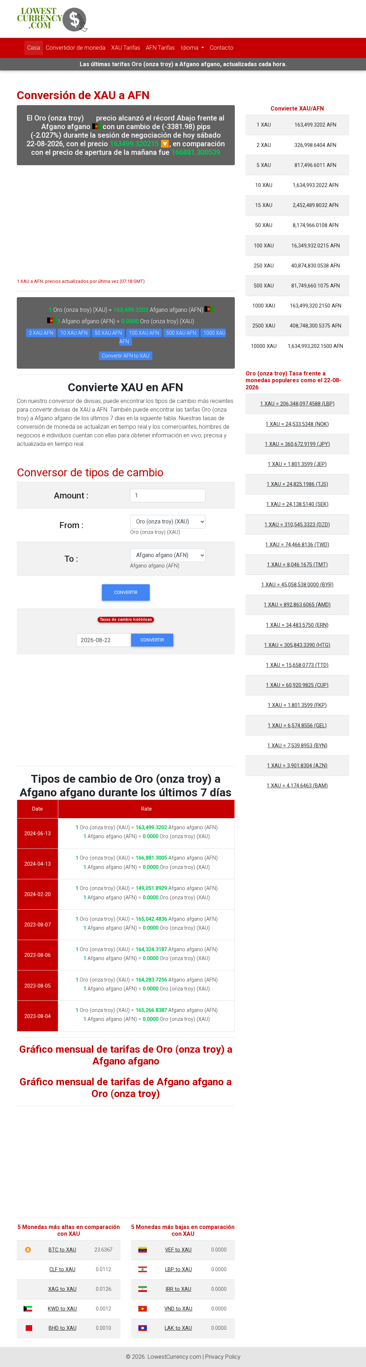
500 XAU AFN (181, 333)
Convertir (126, 592)
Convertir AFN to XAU (125, 356)
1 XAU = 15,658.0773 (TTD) (297, 665)
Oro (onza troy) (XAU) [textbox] (155, 532)
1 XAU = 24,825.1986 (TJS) (297, 484)
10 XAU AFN (74, 333)
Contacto (221, 47)
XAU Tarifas (125, 47)
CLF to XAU (62, 1270)
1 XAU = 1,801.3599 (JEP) (297, 464)
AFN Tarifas (160, 47)
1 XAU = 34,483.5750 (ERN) (297, 625)
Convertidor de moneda (75, 47)
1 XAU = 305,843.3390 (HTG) (297, 645)
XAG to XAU (62, 1289)
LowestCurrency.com (174, 1356)
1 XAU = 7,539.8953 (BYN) (297, 746)
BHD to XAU (62, 1328)
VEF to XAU (178, 1250)
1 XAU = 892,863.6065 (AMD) (297, 605)
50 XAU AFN (108, 333)
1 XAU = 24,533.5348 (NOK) (297, 424)
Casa (33, 47)
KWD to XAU (62, 1309)
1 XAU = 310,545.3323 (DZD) (297, 525)
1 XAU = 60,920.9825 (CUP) (297, 685)
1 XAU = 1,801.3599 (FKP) (297, 705)
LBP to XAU (178, 1270)
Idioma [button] (190, 47)
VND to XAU (178, 1309)
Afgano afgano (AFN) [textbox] (154, 566)
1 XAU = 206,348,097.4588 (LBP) (297, 404)
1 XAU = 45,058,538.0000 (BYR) (297, 585)
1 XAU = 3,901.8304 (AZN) (297, 766)
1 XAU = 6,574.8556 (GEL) (297, 726)
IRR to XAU (178, 1289)
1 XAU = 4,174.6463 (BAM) (297, 786)
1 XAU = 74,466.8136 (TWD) (297, 545)
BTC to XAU (62, 1250)
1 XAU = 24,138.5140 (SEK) (297, 504)
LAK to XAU (178, 1328)
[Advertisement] (126, 218)
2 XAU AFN (41, 333)
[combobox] (155, 532)
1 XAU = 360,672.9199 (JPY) (297, 444)
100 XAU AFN (144, 333)
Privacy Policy (223, 1356)
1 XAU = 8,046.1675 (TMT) (297, 565)
